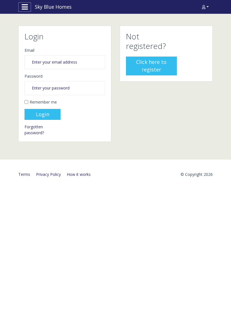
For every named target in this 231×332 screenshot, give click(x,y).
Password (34, 76)
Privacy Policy (48, 174)
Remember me (43, 102)
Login (42, 114)
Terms (24, 174)
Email (29, 50)
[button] (205, 7)
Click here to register (151, 66)
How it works (79, 174)
